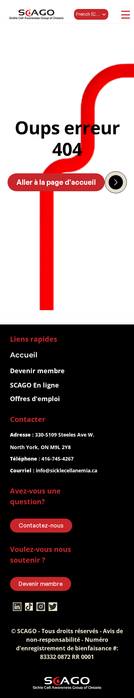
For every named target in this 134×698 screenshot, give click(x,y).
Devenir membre (37, 370)
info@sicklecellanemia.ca (66, 470)
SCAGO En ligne (34, 385)
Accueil (24, 355)
